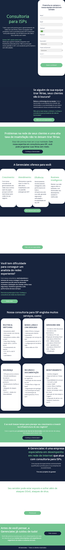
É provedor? (43, 41)
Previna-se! (32, 513)
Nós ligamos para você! (32, 210)
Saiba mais (9, 301)
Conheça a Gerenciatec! (32, 437)
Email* (41, 22)
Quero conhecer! (51, 65)
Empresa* (42, 34)
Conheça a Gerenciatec (32, 151)
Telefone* (42, 28)
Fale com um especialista (44, 120)
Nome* (42, 15)
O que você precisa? (45, 47)
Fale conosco (53, 533)
